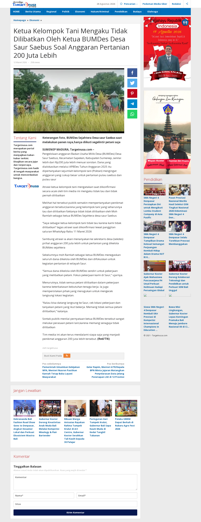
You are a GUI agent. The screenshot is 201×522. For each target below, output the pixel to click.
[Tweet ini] (132, 83)
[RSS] (66, 356)
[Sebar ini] (132, 72)
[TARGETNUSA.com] (24, 3)
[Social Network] (187, 4)
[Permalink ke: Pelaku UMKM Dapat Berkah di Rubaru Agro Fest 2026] (126, 408)
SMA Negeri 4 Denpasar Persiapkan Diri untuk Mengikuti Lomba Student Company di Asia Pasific (153, 207)
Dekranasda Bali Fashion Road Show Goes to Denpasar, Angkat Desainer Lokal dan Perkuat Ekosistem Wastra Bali (24, 428)
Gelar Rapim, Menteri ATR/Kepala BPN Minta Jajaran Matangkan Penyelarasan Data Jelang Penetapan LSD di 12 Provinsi (105, 370)
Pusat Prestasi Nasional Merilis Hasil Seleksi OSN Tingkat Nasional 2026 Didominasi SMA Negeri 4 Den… (178, 207)
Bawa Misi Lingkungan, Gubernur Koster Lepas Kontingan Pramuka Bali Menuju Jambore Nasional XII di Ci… (179, 317)
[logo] (26, 185)
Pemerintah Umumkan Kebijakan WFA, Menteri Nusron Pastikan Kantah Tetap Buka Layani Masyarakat (61, 370)
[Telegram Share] (132, 103)
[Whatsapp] (132, 114)
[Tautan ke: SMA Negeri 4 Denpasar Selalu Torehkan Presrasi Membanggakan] (180, 226)
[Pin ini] (132, 93)
